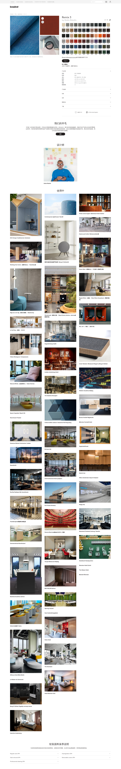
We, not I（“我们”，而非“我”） (87, 326)
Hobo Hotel (48, 640)
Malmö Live (82, 473)
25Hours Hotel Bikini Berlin (17, 675)
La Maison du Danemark (16, 679)
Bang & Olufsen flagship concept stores (21, 706)
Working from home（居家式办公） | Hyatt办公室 (23, 264)
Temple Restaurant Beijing (52, 561)
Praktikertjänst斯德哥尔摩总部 (18, 521)
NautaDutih (13, 465)
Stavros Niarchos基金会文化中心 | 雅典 (55, 532)
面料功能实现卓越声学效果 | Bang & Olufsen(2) (57, 262)
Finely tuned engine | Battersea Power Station (91, 213)
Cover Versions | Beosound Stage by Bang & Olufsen (93, 363)
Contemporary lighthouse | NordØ (54, 217)
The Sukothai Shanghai (51, 395)
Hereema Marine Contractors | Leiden (20, 443)
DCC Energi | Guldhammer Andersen (20, 238)
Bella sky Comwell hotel (85, 422)
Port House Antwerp (50, 505)
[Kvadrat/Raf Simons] (40, 1)
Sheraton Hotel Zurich (85, 565)
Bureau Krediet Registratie (86, 417)
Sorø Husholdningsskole (51, 613)
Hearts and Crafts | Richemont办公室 (89, 234)
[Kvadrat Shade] (20, 1)
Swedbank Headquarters (86, 560)
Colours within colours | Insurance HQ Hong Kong (58, 422)
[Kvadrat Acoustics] (28, 1)
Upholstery (20, 14)
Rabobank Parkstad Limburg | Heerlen (89, 531)
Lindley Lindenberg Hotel (51, 372)
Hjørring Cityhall (49, 608)
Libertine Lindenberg (16, 733)
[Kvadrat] (12, 1)
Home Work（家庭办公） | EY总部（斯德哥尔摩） (91, 269)
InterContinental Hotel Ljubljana (53, 478)
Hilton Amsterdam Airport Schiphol (88, 477)
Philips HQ (82, 504)
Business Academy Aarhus (17, 596)
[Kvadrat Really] (51, 1)
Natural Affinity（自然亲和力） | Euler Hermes (22, 383)
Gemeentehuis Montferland (17, 543)
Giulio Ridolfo (47, 183)
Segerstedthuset (83, 446)
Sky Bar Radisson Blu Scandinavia (19, 492)
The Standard (48, 666)
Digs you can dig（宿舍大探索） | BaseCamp (22, 312)
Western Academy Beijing (86, 390)
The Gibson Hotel (84, 570)
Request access (72, 57)
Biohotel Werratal (84, 574)
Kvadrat (11, 14)
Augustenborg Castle (50, 343)
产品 (15, 14)
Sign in (65, 57)
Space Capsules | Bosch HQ (17, 413)
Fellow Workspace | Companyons (19, 357)
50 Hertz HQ (48, 449)
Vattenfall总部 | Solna (15, 626)
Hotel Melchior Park (50, 693)
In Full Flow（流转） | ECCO (17, 330)
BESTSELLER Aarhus (50, 588)
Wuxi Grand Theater (15, 417)
